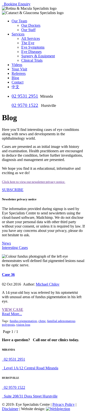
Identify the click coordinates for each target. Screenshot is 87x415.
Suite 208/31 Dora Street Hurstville (30, 396)
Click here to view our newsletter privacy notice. (33, 182)
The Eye (27, 43)
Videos (17, 65)
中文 (15, 87)
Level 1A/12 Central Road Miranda (30, 368)
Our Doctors (30, 25)
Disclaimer (10, 409)
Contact (17, 82)
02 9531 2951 (25, 96)
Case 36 (8, 274)
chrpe (42, 321)
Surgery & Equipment (38, 56)
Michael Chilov (47, 284)
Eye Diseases (31, 52)
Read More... (12, 314)
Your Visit (19, 69)
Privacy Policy (63, 404)
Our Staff (28, 30)
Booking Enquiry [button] (16, 4)
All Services (30, 38)
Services (18, 34)
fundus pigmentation (23, 321)
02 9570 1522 (25, 105)
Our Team (19, 21)
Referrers (19, 73)
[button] (12, 190)
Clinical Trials (32, 60)
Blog (15, 78)
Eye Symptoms (32, 47)
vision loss (23, 324)
